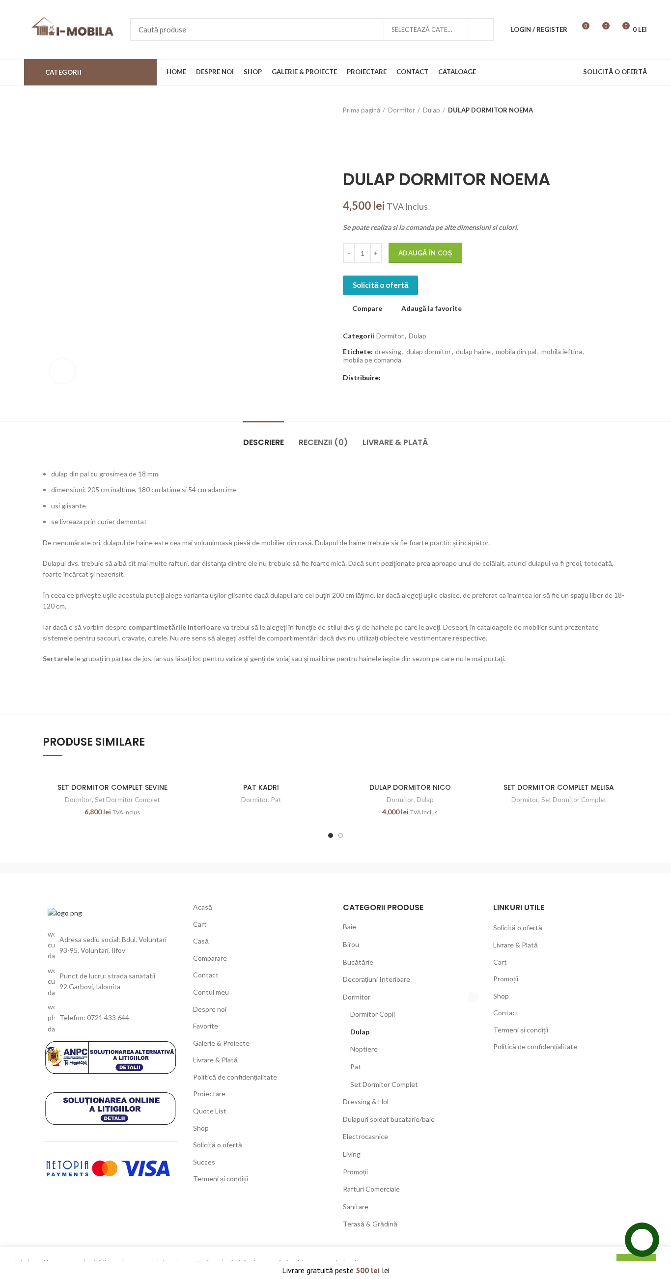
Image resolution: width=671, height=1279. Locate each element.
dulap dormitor (428, 352)
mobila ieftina (561, 352)
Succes (204, 1162)
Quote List (209, 1111)
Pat (276, 800)
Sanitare (355, 1206)
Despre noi (209, 1009)
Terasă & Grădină (370, 1224)
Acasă (202, 907)
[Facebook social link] (388, 378)
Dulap (431, 110)
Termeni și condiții (220, 1178)
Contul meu (211, 992)
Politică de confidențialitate (235, 1077)
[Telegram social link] (434, 378)
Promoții (355, 1172)
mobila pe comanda (372, 360)
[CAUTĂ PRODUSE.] (480, 29)
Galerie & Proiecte (221, 1043)
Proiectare (209, 1093)
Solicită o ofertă (380, 284)
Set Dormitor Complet (127, 800)
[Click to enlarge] (62, 371)
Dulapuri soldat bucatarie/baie (389, 1119)
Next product (623, 110)
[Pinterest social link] (411, 378)
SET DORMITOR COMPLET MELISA (558, 787)
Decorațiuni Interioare (376, 979)
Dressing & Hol (366, 1101)
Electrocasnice (365, 1136)
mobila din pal (516, 352)
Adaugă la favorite (431, 308)
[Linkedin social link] (422, 378)
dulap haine (473, 352)
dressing (388, 352)
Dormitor (401, 110)
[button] (174, 804)
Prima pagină (361, 110)
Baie (349, 926)
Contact (206, 975)
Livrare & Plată (395, 442)
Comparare (210, 958)
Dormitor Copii (372, 1014)
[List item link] (110, 1017)
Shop (201, 1128)
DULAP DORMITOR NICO (410, 787)
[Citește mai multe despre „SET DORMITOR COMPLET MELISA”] (621, 804)
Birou (351, 944)
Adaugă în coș (425, 253)
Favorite (205, 1026)
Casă (201, 941)
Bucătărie (358, 962)
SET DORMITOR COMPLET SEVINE (112, 787)
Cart (200, 924)
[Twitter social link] (400, 378)
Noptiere (364, 1049)
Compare (367, 308)
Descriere (263, 442)
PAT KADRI (261, 787)
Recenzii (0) (323, 442)
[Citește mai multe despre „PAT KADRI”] (323, 804)
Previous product (604, 110)
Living (352, 1154)
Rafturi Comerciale (371, 1189)
